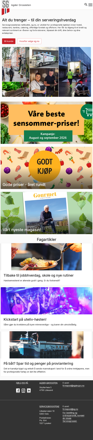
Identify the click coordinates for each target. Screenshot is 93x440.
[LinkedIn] (29, 390)
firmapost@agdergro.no (73, 385)
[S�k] (86, 5)
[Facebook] (18, 390)
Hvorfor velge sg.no (29, 41)
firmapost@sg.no (70, 409)
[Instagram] (23, 390)
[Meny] (90, 4)
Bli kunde (8, 41)
